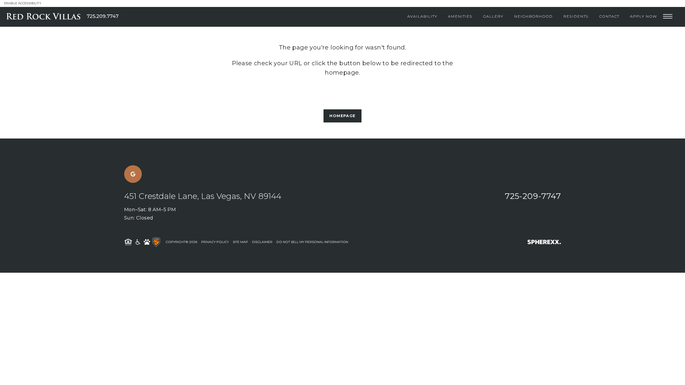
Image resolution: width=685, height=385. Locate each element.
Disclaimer (262, 242)
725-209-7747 (533, 196)
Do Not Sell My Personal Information (312, 242)
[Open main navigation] (668, 16)
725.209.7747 (103, 16)
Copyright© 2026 (181, 242)
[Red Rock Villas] (46, 16)
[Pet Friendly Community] (147, 242)
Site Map (240, 242)
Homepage (342, 115)
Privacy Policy (215, 242)
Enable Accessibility (22, 3)
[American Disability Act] (138, 242)
